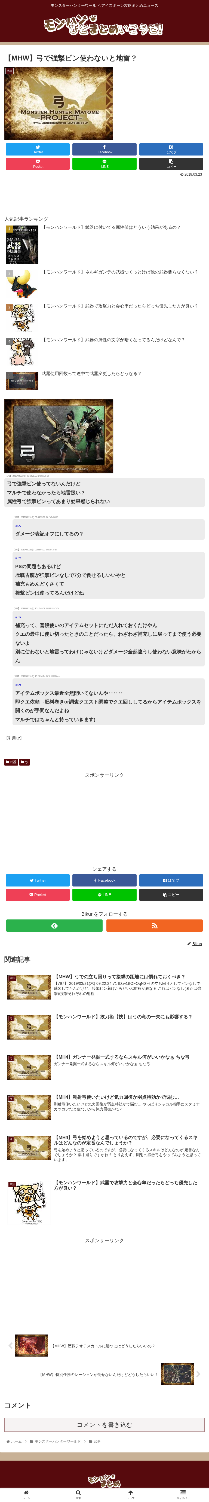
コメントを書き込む (105, 1424)
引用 (12, 738)
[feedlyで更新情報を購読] (54, 925)
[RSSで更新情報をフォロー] (154, 925)
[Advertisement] (104, 193)
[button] (193, 854)
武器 (12, 762)
